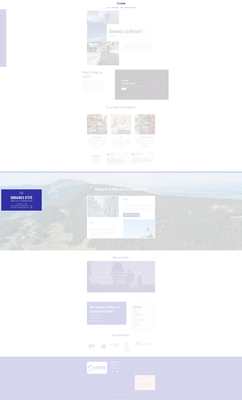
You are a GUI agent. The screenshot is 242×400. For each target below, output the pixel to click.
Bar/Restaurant (115, 7)
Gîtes (121, 7)
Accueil (108, 7)
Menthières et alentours (130, 7)
